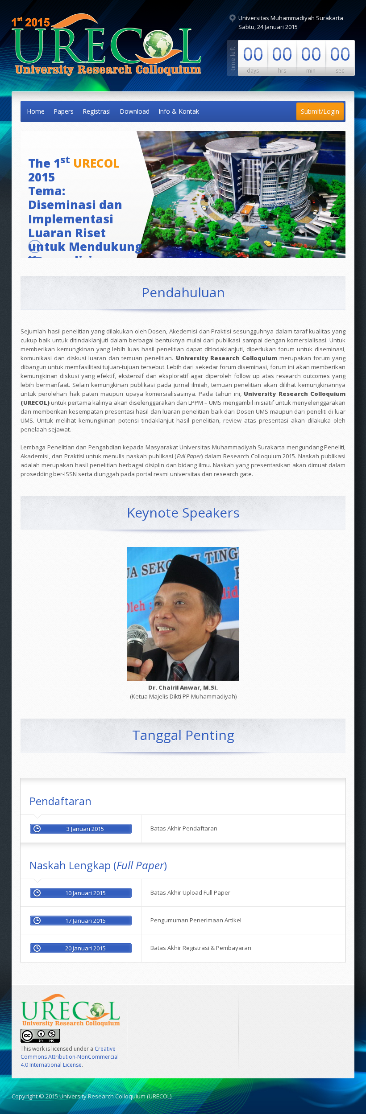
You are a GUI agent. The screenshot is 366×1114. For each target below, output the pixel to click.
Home (36, 111)
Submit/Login (320, 111)
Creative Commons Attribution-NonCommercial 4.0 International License (70, 1057)
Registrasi (97, 111)
